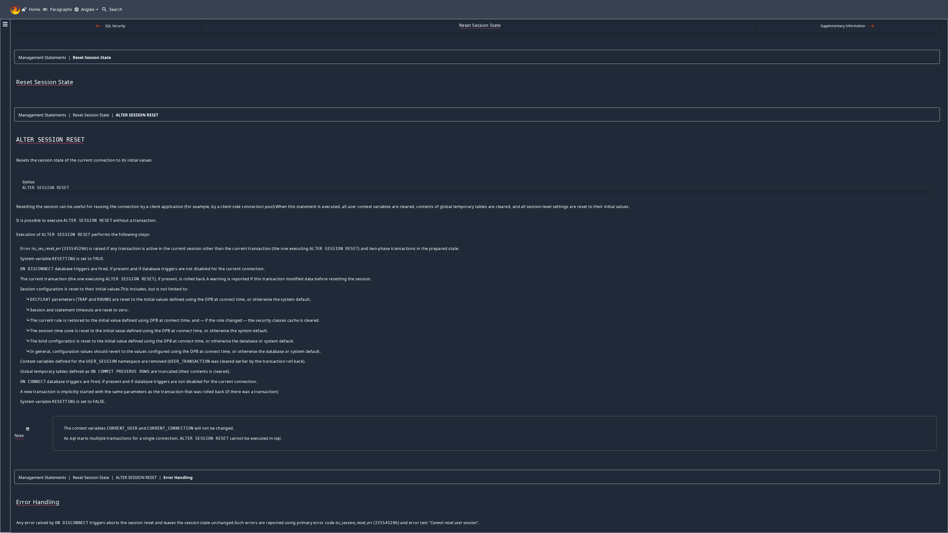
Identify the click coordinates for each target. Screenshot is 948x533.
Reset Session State (92, 57)
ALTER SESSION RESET (137, 115)
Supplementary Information (843, 25)
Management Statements (42, 57)
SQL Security (115, 25)
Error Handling (178, 477)
